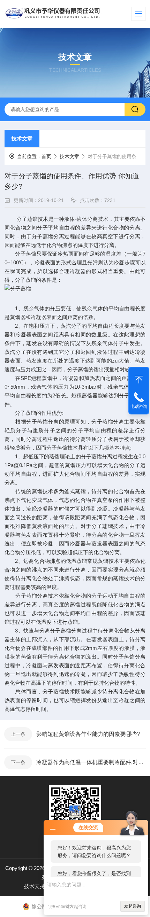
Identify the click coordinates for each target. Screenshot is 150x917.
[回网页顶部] (139, 377)
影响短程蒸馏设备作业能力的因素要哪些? (88, 734)
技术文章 (22, 138)
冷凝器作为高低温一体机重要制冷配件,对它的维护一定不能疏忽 (91, 762)
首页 (46, 156)
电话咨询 (138, 406)
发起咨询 (132, 906)
